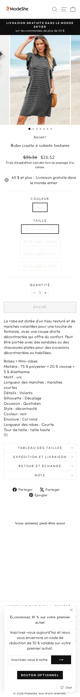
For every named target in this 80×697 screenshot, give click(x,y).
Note (40, 475)
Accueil (39, 137)
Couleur (40, 199)
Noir (40, 207)
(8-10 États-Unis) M (40, 241)
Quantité (40, 285)
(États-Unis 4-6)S (40, 229)
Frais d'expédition (19, 163)
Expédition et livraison (39, 457)
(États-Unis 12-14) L (40, 253)
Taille (40, 220)
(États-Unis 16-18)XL (40, 266)
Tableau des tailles (40, 448)
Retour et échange (40, 466)
